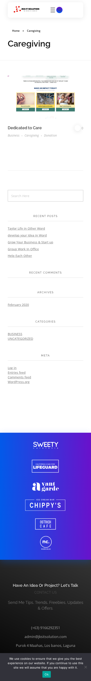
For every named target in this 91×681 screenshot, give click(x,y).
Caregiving (32, 135)
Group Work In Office (23, 249)
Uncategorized (20, 339)
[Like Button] (77, 128)
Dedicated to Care (25, 127)
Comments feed (19, 377)
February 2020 (18, 305)
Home (16, 31)
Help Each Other (20, 256)
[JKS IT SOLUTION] (26, 9)
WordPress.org (19, 382)
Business (13, 135)
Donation (50, 135)
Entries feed (17, 372)
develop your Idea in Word (27, 235)
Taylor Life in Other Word (26, 228)
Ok (47, 674)
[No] (85, 667)
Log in (12, 368)
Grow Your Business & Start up (30, 242)
